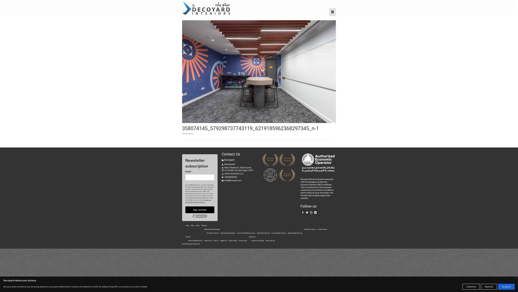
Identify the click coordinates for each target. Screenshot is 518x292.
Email (188, 171)
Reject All (489, 287)
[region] (259, 284)
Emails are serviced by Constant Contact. (198, 201)
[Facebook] (303, 212)
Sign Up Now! (200, 209)
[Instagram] (311, 212)
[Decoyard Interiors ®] (206, 8)
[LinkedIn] (315, 212)
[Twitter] (307, 212)
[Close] (516, 277)
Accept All (506, 287)
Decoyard (189, 134)
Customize (471, 287)
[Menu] (332, 12)
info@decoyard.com (232, 180)
